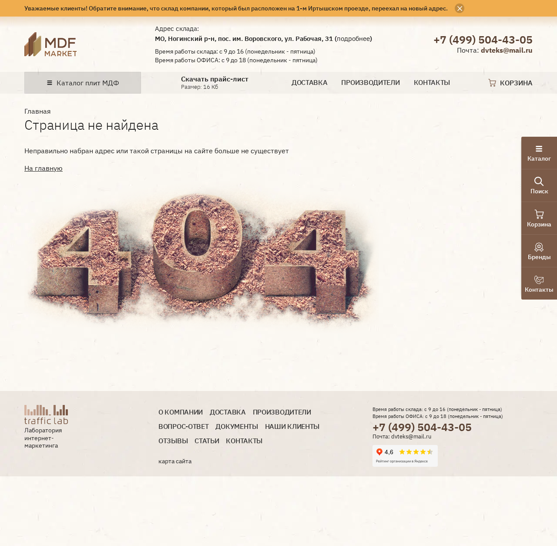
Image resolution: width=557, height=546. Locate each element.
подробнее (353, 38)
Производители (370, 82)
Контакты (432, 82)
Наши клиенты (292, 426)
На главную (43, 168)
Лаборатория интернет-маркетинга (43, 437)
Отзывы (173, 441)
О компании (180, 412)
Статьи (207, 441)
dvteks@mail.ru (507, 50)
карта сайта (174, 461)
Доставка (310, 82)
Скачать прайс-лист (214, 79)
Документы (236, 426)
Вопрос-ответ (183, 426)
